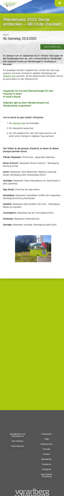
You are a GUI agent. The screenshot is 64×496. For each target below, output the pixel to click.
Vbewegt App (9, 76)
